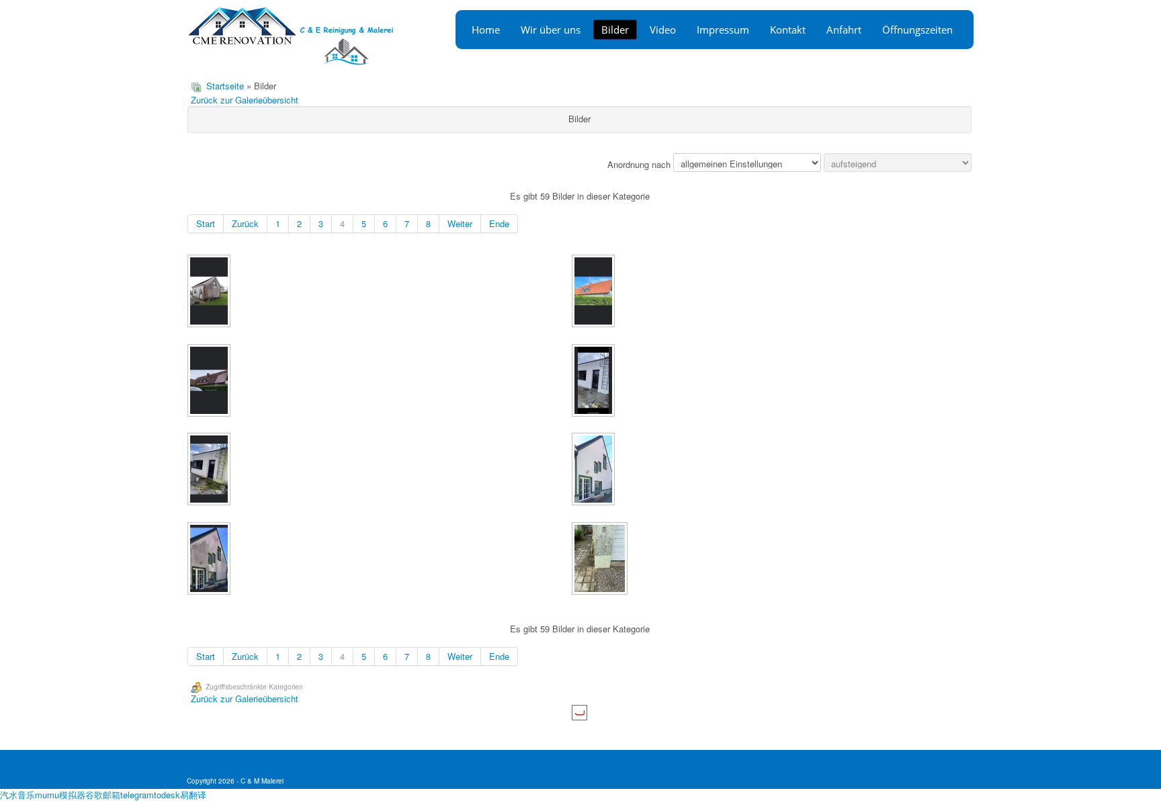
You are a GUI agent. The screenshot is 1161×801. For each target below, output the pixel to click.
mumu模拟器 (60, 794)
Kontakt (788, 29)
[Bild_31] (210, 559)
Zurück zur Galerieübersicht (244, 99)
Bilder (615, 29)
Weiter (459, 223)
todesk (167, 794)
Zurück (245, 223)
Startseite (225, 85)
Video (663, 29)
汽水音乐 (17, 794)
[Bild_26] (594, 292)
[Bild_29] (210, 470)
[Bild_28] (594, 381)
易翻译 (193, 794)
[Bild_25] (210, 292)
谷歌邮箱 (102, 794)
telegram (137, 794)
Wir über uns (550, 29)
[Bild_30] (594, 470)
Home (486, 29)
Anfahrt (843, 29)
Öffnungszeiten (917, 29)
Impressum (723, 29)
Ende (499, 223)
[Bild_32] (601, 559)
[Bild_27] (210, 381)
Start (205, 223)
